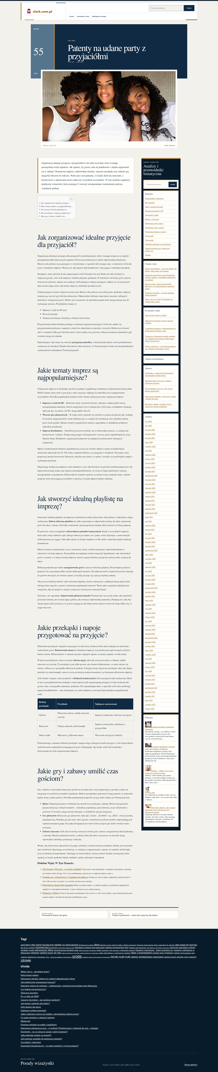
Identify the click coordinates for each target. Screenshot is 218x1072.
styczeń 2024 (150, 484)
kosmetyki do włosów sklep (66, 948)
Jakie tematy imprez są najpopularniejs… (57, 206)
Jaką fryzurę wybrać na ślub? (156, 315)
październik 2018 (151, 638)
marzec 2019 (150, 617)
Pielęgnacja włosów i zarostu (155, 232)
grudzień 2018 (150, 630)
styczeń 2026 (150, 430)
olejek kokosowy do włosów (87, 950)
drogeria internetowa (145, 945)
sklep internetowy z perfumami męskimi (114, 953)
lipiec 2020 (149, 555)
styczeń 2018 (150, 675)
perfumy (35, 953)
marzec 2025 (150, 459)
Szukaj (189, 8)
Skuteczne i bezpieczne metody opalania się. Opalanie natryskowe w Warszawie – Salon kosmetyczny (160, 338)
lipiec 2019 (149, 600)
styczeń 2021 (150, 538)
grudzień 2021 (150, 509)
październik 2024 (151, 476)
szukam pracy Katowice (163, 953)
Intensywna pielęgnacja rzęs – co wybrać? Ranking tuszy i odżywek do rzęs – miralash (59, 1028)
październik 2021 (151, 513)
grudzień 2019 (150, 580)
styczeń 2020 (150, 575)
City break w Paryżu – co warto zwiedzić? (62, 869)
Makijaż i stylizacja (152, 219)
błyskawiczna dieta (86, 945)
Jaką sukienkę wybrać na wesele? (36, 1035)
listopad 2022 (150, 501)
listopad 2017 (150, 684)
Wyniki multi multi (120, 956)
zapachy (192, 957)
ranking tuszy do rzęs (50, 953)
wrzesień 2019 (150, 592)
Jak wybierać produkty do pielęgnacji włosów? (41, 1039)
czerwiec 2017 (150, 705)
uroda (76, 956)
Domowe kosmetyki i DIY (154, 211)
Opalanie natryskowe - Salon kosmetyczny (154, 950)
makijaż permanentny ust (139, 948)
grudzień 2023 (150, 488)
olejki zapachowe (114, 950)
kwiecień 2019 (150, 613)
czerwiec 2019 (150, 605)
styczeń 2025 (150, 463)
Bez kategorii (150, 203)
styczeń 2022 (150, 505)
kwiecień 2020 (150, 567)
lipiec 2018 (149, 650)
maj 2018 (148, 659)
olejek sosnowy (103, 950)
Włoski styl (25, 1021)
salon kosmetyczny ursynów (70, 953)
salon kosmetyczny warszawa (89, 953)
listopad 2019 (150, 584)
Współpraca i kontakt (99, 16)
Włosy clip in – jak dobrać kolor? (35, 972)
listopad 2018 (150, 634)
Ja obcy (152, 793)
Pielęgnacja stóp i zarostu (154, 228)
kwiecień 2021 (150, 525)
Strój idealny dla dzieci (31, 1007)
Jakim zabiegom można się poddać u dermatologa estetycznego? (50, 1014)
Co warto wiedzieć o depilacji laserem (38, 1018)
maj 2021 (148, 521)
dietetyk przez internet (109, 945)
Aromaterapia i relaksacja (154, 199)
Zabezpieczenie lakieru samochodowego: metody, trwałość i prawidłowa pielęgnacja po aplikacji (160, 277)
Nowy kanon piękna (29, 975)
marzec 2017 (150, 709)
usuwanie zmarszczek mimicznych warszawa (96, 957)
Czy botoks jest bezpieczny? (33, 989)
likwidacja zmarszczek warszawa (90, 948)
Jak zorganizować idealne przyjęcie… (56, 203)
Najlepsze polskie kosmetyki (33, 1011)
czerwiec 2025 (150, 446)
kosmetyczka (42, 947)
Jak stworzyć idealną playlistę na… (54, 209)
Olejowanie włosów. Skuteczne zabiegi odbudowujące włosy (48, 979)
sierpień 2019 (150, 596)
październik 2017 (151, 688)
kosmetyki (53, 948)
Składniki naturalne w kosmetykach (158, 244)
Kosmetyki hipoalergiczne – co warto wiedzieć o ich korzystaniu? (50, 1046)
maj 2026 (148, 421)
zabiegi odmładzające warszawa (147, 957)
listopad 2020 (150, 546)
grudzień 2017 (150, 680)
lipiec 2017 (149, 700)
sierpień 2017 (150, 696)
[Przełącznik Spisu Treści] (70, 199)
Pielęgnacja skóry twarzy (154, 223)
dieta (97, 944)
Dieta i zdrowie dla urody (154, 207)
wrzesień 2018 (150, 642)
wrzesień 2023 (150, 492)
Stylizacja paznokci (29, 993)
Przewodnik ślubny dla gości (54, 914)
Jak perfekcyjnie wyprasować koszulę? (38, 982)
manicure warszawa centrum (182, 948)
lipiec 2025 (149, 442)
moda (31, 950)
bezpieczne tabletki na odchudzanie (60, 945)
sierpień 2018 (150, 646)
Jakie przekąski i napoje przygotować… (56, 213)
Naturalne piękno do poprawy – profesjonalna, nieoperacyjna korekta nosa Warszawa (59, 986)
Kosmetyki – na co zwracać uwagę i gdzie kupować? (44, 1032)
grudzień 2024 (150, 467)
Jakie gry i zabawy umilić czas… (54, 216)
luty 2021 (148, 534)
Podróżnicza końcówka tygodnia (58, 885)
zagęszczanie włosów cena (176, 957)
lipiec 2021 (149, 517)
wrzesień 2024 (150, 480)
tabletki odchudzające (182, 953)
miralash (24, 950)
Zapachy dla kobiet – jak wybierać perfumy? (40, 1000)
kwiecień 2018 (150, 663)
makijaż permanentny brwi (117, 948)
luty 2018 (148, 671)
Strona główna (190, 1065)
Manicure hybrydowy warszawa (159, 948)
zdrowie (26, 960)
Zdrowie (148, 255)
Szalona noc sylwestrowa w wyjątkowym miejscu (65, 877)
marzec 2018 (150, 667)
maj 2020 (148, 563)
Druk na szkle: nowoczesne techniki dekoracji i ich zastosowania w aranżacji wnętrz (159, 286)
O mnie (71, 16)
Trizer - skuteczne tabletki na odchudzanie (59, 957)
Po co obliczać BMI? (30, 996)
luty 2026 (148, 426)
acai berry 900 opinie (31, 945)
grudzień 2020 (150, 542)
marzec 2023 (150, 496)
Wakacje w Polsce (51, 893)
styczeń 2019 (150, 625)
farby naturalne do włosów (164, 945)
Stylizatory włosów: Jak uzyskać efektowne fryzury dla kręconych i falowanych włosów (160, 810)
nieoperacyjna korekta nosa (66, 950)
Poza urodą (71, 40)
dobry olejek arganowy (127, 945)
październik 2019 (151, 588)
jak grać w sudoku (28, 948)
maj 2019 (148, 609)
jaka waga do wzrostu (186, 945)
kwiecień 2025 (150, 455)
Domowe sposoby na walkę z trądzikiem (39, 1025)
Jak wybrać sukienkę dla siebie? (35, 1003)
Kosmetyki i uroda (83, 16)
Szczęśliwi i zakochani (31, 1042)
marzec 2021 (150, 530)
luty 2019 (148, 621)
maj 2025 (148, 451)
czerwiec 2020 (150, 559)
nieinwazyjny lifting (43, 950)
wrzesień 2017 (150, 692)
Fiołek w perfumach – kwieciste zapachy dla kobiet (134, 914)
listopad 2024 (150, 471)
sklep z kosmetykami (141, 953)
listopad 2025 (150, 438)
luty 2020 (148, 571)
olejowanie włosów (127, 950)
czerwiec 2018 (150, 655)
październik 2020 (151, 550)
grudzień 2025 (150, 434)
